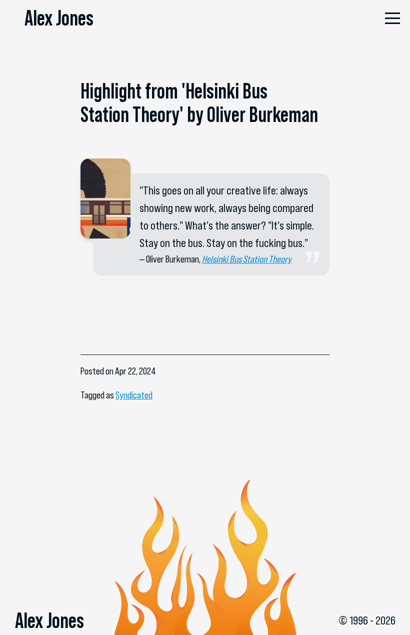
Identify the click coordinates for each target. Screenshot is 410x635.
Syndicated (134, 395)
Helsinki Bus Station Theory (247, 259)
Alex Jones (59, 18)
